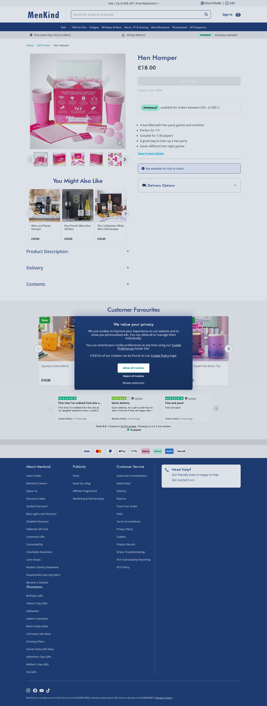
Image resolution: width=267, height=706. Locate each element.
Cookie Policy (160, 356)
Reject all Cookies (133, 376)
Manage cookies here (133, 382)
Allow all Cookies (133, 368)
